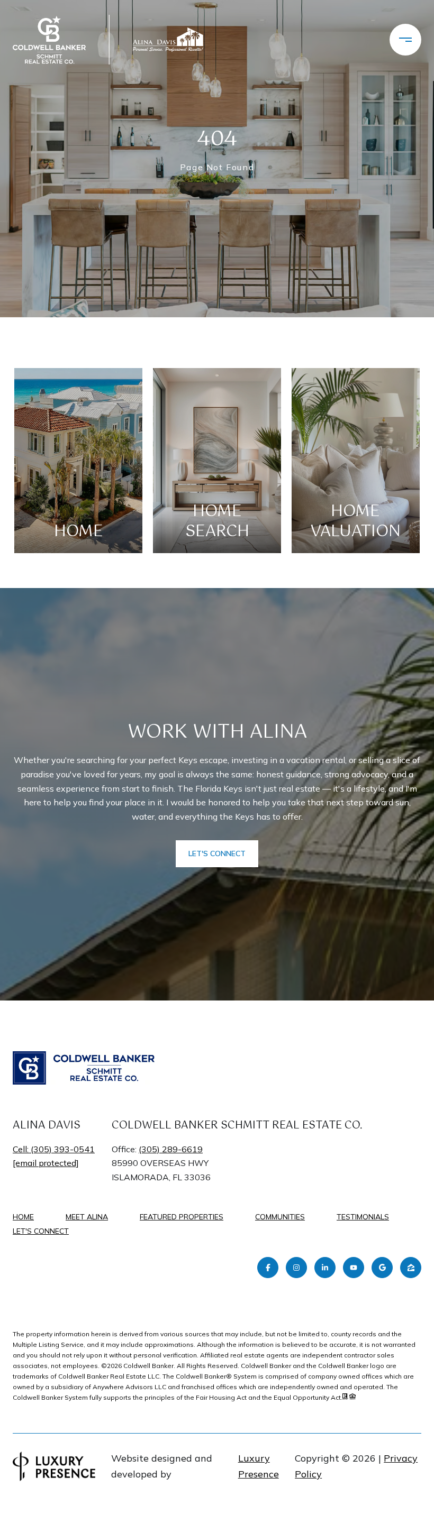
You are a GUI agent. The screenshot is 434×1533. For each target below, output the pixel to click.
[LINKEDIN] (325, 1267)
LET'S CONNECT (41, 1231)
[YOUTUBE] (353, 1267)
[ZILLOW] (410, 1267)
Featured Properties (181, 1217)
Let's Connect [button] (217, 853)
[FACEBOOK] (267, 1267)
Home (23, 1217)
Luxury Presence (258, 1466)
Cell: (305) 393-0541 (54, 1149)
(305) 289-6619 (171, 1149)
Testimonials (363, 1217)
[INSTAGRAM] (296, 1267)
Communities (280, 1217)
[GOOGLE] (382, 1267)
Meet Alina (87, 1217)
